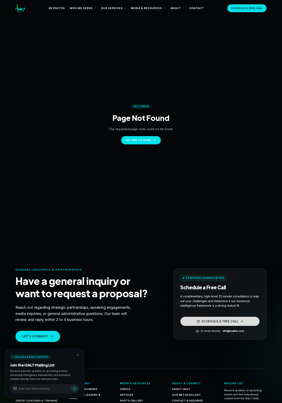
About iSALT (181, 389)
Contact (196, 8)
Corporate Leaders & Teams (84, 396)
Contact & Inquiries (187, 400)
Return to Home (138, 140)
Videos (125, 389)
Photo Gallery (131, 400)
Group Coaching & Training (36, 400)
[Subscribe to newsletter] (74, 388)
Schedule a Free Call (247, 8)
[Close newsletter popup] (78, 355)
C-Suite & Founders (82, 389)
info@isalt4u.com (233, 331)
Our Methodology (186, 394)
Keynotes (57, 8)
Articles (126, 394)
